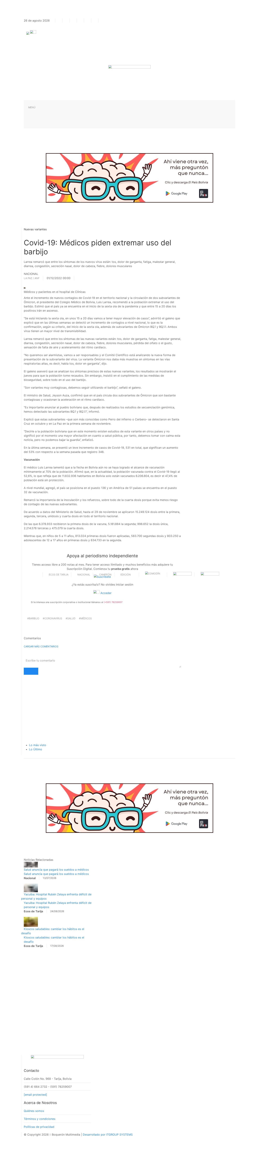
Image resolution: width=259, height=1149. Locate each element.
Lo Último (35, 749)
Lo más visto (37, 745)
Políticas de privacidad (39, 1127)
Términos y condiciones (39, 1119)
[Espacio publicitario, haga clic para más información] (129, 177)
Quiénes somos (34, 1111)
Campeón (105, 574)
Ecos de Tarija (58, 574)
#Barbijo (33, 618)
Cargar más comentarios (41, 646)
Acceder (106, 593)
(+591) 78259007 (113, 602)
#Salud (70, 618)
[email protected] (35, 1094)
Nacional (83, 574)
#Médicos (85, 618)
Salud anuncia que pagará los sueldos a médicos (56, 869)
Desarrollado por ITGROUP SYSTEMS (108, 1134)
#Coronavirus (52, 618)
